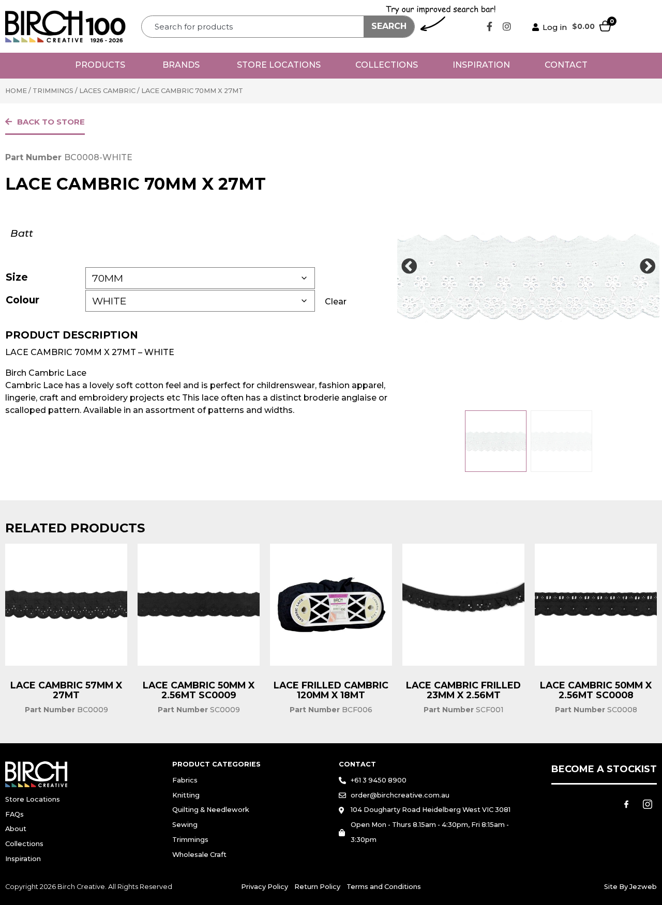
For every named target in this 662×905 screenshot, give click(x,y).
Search (389, 26)
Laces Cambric (107, 91)
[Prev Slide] (409, 266)
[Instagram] (506, 26)
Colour (22, 300)
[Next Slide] (647, 266)
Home (16, 91)
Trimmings (53, 91)
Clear (336, 301)
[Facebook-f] (489, 26)
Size (17, 277)
